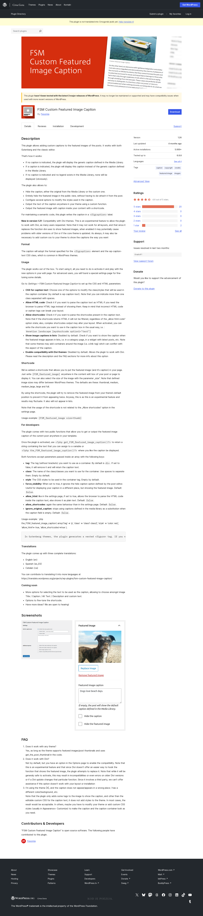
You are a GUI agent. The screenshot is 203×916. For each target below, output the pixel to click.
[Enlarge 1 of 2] (68, 624)
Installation (58, 126)
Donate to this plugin (144, 288)
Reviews (42, 126)
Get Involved (127, 870)
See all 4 (178, 161)
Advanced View (142, 181)
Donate (125, 879)
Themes (51, 874)
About (14, 870)
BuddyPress (164, 883)
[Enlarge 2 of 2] (121, 624)
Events (124, 874)
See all (178, 231)
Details (27, 126)
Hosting (14, 879)
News (13, 874)
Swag (125, 883)
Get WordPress (190, 5)
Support (178, 126)
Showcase (52, 870)
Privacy (14, 883)
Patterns (52, 883)
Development (77, 126)
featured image (166, 173)
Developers (90, 879)
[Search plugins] (40, 31)
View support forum (143, 261)
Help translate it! (126, 22)
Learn (87, 870)
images (177, 173)
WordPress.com (166, 870)
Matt (161, 874)
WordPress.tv (92, 883)
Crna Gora (42, 898)
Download (175, 112)
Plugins (51, 879)
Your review (139, 231)
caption (159, 168)
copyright (168, 168)
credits (177, 168)
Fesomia (45, 114)
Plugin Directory (18, 14)
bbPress (163, 879)
